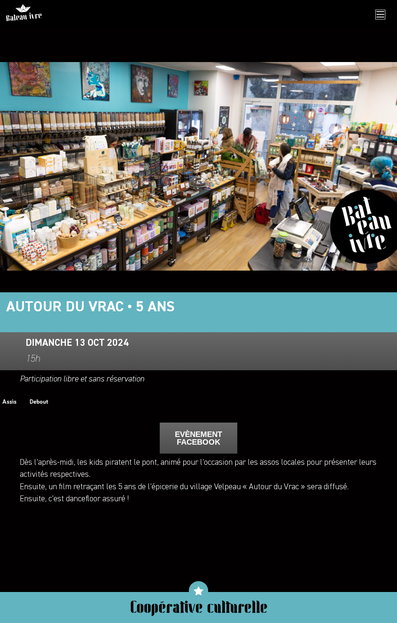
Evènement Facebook (198, 438)
